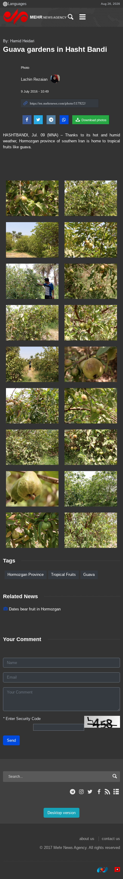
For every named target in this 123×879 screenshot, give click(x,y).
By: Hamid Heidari (18, 41)
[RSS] (107, 792)
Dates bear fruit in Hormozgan (35, 609)
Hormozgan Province (25, 574)
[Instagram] (81, 792)
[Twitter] (90, 792)
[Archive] (116, 792)
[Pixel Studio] (114, 869)
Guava (89, 574)
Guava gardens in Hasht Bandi (55, 49)
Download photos (94, 120)
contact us (111, 838)
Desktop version (61, 813)
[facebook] (98, 792)
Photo (25, 67)
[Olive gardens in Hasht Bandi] (32, 198)
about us (86, 838)
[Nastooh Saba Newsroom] (99, 869)
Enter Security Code (22, 718)
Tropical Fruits (63, 574)
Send (11, 740)
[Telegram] (72, 792)
